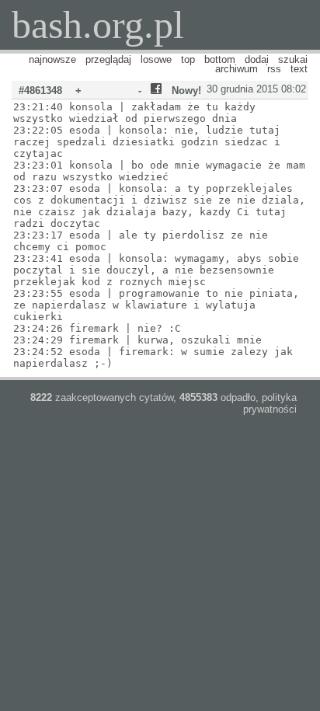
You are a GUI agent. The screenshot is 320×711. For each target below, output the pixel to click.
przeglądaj (108, 59)
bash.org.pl (98, 25)
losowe (156, 59)
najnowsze (52, 59)
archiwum (236, 69)
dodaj (257, 59)
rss (274, 69)
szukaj (293, 59)
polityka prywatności (270, 403)
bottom (219, 59)
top (188, 59)
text (299, 69)
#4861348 (40, 90)
